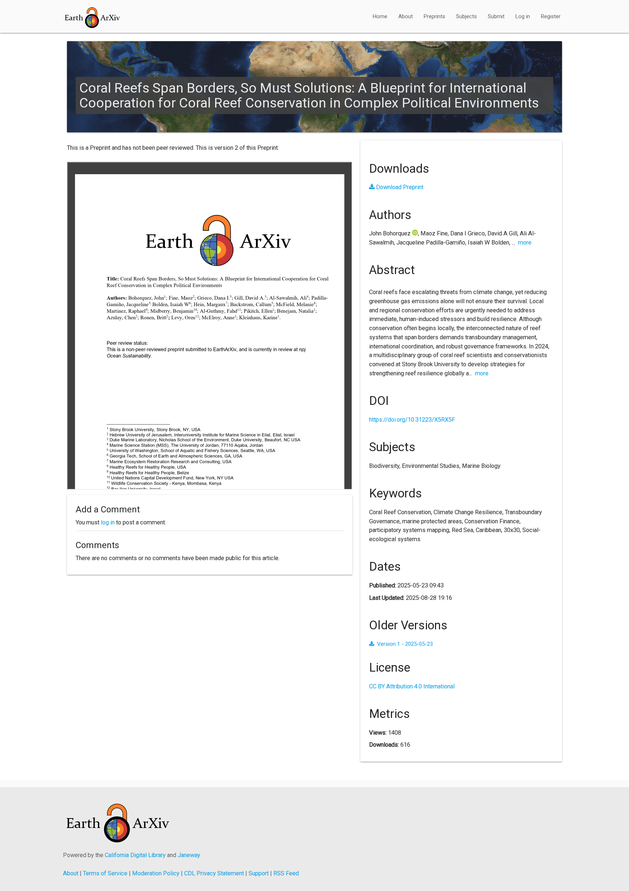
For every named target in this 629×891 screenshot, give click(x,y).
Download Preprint (399, 187)
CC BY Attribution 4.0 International (412, 686)
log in (108, 522)
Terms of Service (105, 873)
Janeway (189, 855)
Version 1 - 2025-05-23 (405, 644)
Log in (522, 16)
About (405, 16)
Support (259, 873)
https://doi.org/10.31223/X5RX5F (412, 419)
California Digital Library (135, 855)
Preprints (434, 16)
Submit (496, 16)
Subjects (466, 16)
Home (380, 16)
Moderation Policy (155, 873)
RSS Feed (286, 873)
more (524, 242)
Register (551, 16)
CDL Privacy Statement (214, 873)
